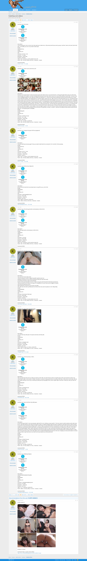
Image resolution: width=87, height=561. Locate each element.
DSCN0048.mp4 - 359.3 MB (23, 397)
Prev (10, 19)
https (19, 17)
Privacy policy (68, 559)
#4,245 (76, 207)
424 (18, 19)
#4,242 (76, 66)
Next (31, 19)
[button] (24, 10)
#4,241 (76, 22)
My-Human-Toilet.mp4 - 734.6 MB (24, 304)
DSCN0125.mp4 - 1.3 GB (23, 125)
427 (25, 19)
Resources (28, 9)
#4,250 (76, 451)
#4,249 (76, 400)
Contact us (57, 559)
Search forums (15, 11)
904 (28, 19)
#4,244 (76, 164)
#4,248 (76, 354)
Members (34, 9)
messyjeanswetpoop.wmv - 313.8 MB (25, 492)
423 (16, 19)
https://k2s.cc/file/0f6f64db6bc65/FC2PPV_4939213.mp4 (29, 553)
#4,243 (76, 128)
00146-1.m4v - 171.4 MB (23, 63)
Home (10, 9)
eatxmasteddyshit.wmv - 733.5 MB (25, 204)
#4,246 (76, 248)
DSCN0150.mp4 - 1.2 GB (23, 449)
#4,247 (76, 306)
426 (22, 19)
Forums (15, 9)
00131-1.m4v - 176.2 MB (23, 161)
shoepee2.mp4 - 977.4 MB (23, 352)
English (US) (12, 559)
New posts (10, 11)
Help (72, 559)
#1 (77, 500)
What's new (21, 9)
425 (20, 19)
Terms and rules (62, 559)
